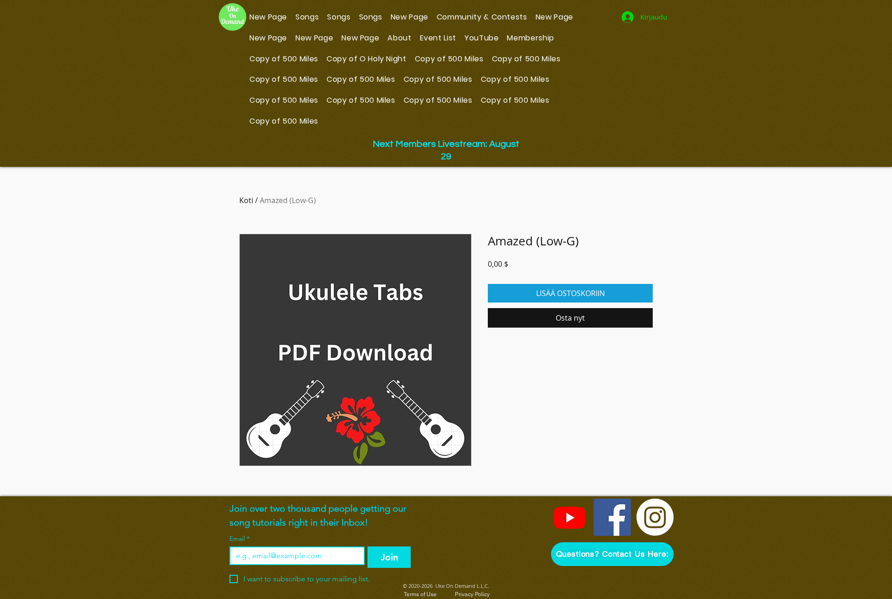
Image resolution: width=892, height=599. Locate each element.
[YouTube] (569, 517)
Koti (246, 200)
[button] (612, 554)
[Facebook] (612, 517)
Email (239, 539)
